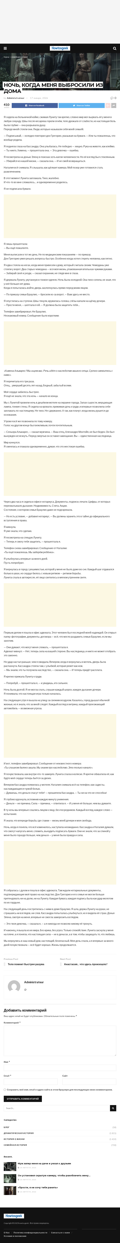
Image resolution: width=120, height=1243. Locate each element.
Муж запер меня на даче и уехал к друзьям (44, 1163)
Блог (7, 1127)
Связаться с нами (60, 1232)
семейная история (19, 57)
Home (6, 57)
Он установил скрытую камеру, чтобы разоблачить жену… (54, 1175)
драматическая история (19, 1133)
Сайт (65, 1075)
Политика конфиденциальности (30, 1232)
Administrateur (16, 98)
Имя (7, 1061)
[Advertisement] (60, 22)
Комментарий (12, 1022)
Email (7, 1075)
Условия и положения (15, 1236)
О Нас (7, 1232)
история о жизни (14, 1139)
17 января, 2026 (39, 98)
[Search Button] (113, 1108)
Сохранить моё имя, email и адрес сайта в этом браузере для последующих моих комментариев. (59, 1089)
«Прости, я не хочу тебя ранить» (38, 1187)
